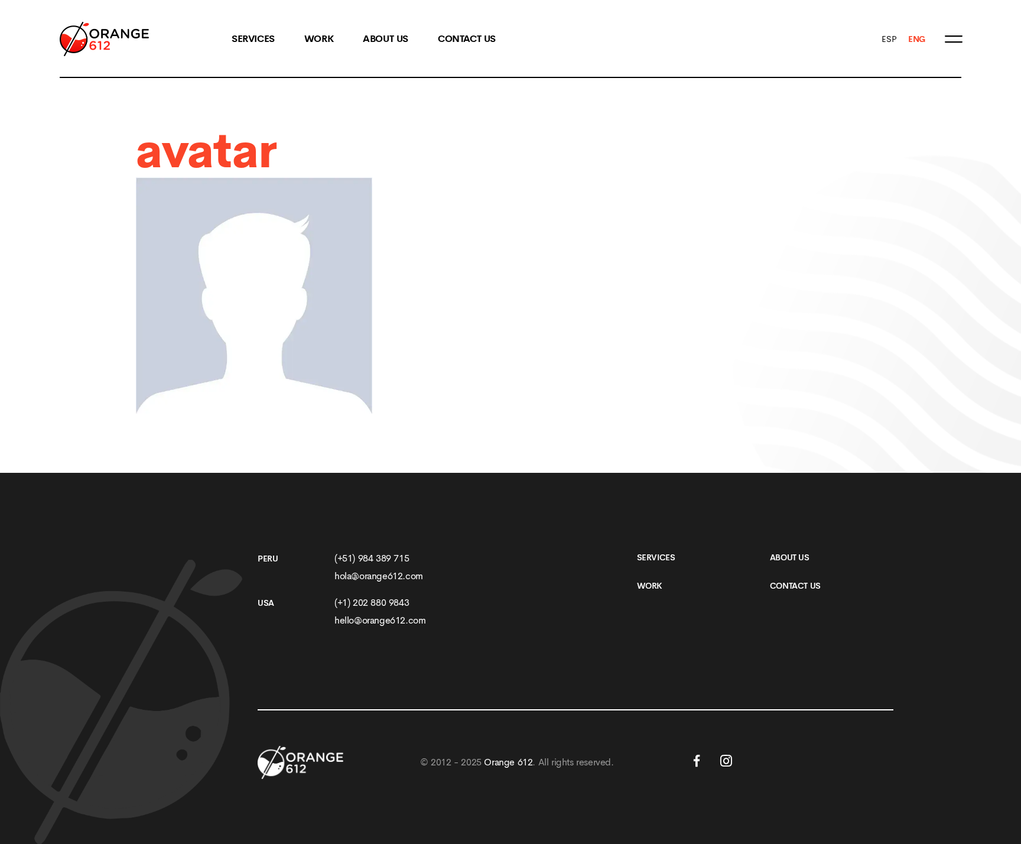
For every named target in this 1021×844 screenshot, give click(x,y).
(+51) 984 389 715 (371, 558)
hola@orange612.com (378, 576)
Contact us (467, 39)
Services (253, 39)
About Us (385, 39)
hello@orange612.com (379, 620)
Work (318, 39)
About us (789, 557)
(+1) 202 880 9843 (371, 602)
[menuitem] (889, 39)
